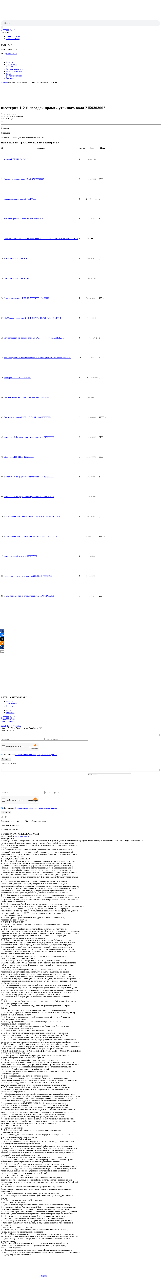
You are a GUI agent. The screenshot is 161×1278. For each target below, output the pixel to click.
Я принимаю (30, 755)
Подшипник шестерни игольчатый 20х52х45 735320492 (28, 576)
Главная (9, 62)
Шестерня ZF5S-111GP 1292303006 (19, 457)
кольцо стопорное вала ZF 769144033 (20, 199)
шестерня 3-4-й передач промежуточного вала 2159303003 (29, 497)
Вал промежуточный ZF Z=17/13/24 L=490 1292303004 (27, 417)
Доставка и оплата (14, 76)
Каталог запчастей (14, 71)
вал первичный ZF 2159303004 (17, 377)
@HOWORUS (11, 54)
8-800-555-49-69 (8, 30)
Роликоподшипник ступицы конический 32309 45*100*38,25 (30, 536)
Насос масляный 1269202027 (16, 258)
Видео (8, 73)
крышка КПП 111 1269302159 (16, 159)
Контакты (10, 78)
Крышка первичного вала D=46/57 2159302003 (24, 179)
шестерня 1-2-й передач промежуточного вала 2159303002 (29, 437)
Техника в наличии (14, 69)
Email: (11, 726)
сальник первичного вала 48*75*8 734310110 (23, 219)
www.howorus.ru (22, 836)
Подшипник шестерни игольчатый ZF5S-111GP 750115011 (29, 596)
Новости (9, 67)
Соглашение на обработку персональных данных (36, 755)
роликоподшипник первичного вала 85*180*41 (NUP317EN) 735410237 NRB (37, 358)
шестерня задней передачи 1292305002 (20, 556)
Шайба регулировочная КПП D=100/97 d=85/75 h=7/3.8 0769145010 (33, 318)
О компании (11, 64)
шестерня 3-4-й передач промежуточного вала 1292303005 (29, 477)
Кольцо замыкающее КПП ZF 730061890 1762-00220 (26, 298)
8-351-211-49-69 (12, 39)
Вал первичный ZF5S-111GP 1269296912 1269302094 (27, 397)
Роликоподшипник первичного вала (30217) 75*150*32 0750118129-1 (34, 338)
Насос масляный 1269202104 (16, 278)
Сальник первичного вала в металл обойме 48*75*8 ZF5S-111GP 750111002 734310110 (41, 239)
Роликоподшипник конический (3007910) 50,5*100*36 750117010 (32, 516)
